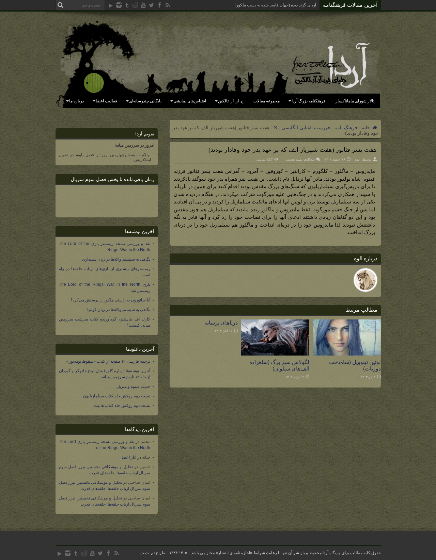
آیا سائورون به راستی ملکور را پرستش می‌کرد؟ (110, 300)
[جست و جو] (61, 5)
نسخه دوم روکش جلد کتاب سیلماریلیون (116, 396)
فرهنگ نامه (345, 127)
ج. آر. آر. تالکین (231, 101)
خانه (367, 127)
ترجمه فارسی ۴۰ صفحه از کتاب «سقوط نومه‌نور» (108, 361)
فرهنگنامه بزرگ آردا (309, 101)
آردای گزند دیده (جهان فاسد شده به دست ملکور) (275, 5)
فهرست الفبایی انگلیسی (305, 127)
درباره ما (76, 101)
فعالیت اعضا (106, 101)
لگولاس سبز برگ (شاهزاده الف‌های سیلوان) (279, 365)
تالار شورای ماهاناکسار (355, 101)
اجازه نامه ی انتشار (234, 552)
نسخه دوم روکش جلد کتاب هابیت (122, 405)
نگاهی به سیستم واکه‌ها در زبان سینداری (116, 259)
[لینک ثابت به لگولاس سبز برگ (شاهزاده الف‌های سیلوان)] (275, 354)
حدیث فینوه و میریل (133, 386)
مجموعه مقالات (266, 101)
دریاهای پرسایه (221, 322)
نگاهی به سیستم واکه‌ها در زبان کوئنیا (118, 309)
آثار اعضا (129, 457)
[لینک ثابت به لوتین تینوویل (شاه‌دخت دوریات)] (347, 354)
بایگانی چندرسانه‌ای (145, 101)
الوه (357, 159)
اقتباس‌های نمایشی (189, 101)
